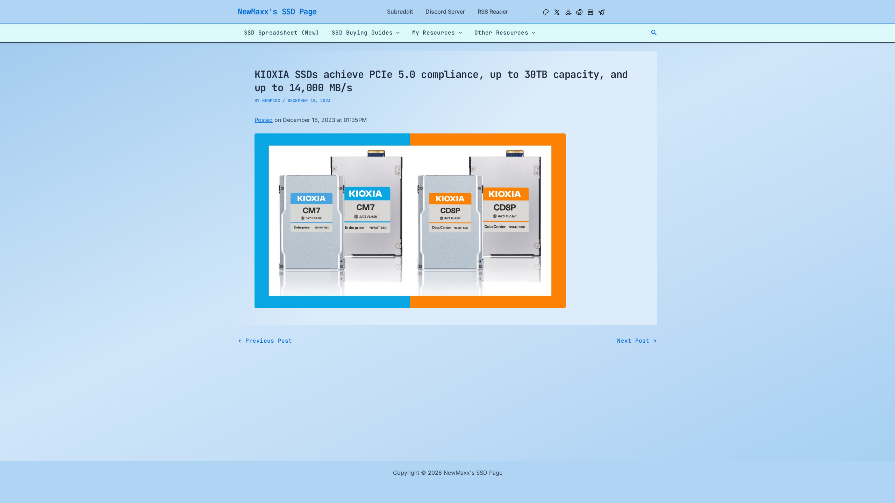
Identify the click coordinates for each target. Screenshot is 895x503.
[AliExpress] (590, 12)
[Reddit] (579, 12)
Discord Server (445, 11)
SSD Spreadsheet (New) (281, 32)
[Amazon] (568, 12)
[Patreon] (545, 12)
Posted (264, 119)
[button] (654, 32)
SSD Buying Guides (362, 32)
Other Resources (501, 32)
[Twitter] (556, 12)
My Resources (433, 32)
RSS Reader (493, 11)
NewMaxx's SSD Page (277, 11)
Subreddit (400, 11)
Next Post (637, 341)
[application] (396, 33)
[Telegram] (601, 12)
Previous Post (265, 341)
